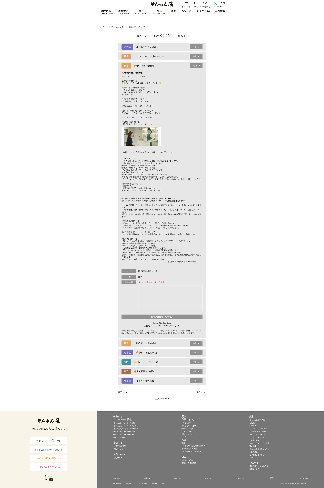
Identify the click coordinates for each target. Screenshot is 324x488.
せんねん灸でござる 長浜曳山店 (125, 429)
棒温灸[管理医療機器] (189, 449)
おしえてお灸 (254, 440)
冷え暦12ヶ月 (254, 446)
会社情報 (116, 478)
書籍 (183, 443)
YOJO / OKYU (186, 431)
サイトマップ (165, 483)
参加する (123, 12)
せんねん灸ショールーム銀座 (124, 423)
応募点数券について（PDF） (192, 452)
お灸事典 (252, 423)
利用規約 (128, 483)
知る (159, 12)
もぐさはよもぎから (256, 455)
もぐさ (183, 437)
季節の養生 (253, 426)
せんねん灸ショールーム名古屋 (124, 426)
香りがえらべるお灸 (188, 426)
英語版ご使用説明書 (188, 463)
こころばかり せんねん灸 (258, 466)
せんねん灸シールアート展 (259, 443)
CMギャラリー (240, 478)
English (154, 483)
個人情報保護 (117, 483)
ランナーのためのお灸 (257, 431)
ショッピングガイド (141, 483)
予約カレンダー (119, 449)
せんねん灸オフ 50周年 (258, 420)
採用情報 (208, 478)
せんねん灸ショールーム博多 (151, 282)
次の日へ (182, 36)
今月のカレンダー (162, 398)
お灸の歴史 (253, 452)
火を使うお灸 (186, 423)
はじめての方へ (187, 460)
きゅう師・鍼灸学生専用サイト (48, 458)
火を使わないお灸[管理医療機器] (193, 446)
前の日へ (141, 36)
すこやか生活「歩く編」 (258, 429)
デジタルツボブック (256, 437)
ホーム (101, 27)
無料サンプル (254, 469)
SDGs (251, 457)
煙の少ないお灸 (187, 429)
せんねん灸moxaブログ (258, 434)
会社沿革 (147, 478)
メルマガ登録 (303, 478)
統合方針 (177, 478)
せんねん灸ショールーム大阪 (124, 432)
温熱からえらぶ (187, 434)
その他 (183, 440)
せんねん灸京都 (119, 437)
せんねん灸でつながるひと (259, 449)
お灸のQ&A (203, 11)
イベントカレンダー (116, 27)
